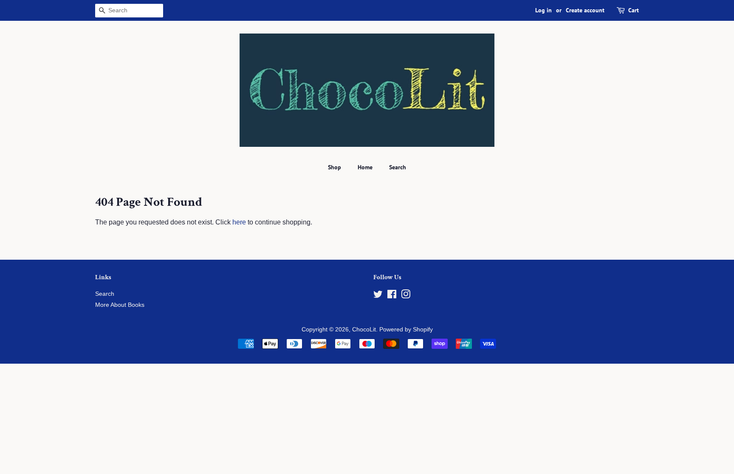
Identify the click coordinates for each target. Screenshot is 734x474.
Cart (633, 10)
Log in (543, 10)
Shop (334, 167)
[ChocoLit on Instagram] (405, 296)
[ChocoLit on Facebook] (392, 296)
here (239, 222)
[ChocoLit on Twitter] (378, 296)
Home (365, 167)
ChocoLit (364, 329)
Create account (585, 10)
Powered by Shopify (406, 329)
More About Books (119, 305)
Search (397, 167)
